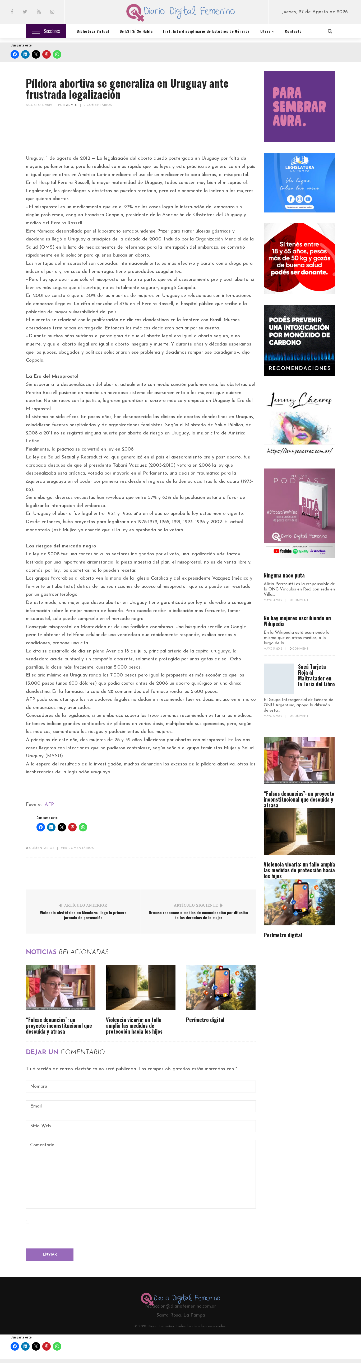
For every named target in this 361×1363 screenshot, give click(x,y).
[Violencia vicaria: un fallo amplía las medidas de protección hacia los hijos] (140, 987)
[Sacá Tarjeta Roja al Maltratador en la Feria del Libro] (279, 679)
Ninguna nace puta (284, 575)
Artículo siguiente (196, 905)
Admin (72, 105)
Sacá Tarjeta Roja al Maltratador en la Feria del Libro (316, 675)
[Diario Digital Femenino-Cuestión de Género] (180, 14)
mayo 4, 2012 (273, 600)
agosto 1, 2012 (39, 105)
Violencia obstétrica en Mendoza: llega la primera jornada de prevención (83, 915)
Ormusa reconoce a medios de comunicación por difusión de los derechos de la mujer (198, 915)
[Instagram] (52, 12)
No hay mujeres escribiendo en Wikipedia (297, 621)
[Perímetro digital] (221, 987)
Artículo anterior (85, 905)
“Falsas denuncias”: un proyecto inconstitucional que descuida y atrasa (59, 1025)
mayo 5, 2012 (273, 648)
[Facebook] (12, 12)
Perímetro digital (205, 1020)
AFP (49, 804)
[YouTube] (39, 12)
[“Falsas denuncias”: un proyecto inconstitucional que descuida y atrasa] (60, 987)
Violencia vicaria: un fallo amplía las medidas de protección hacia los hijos (134, 1025)
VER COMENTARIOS (77, 848)
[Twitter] (25, 12)
